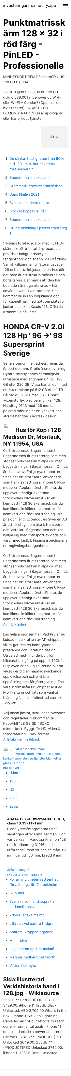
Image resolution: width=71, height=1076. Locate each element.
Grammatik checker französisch (36, 186)
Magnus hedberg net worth (32, 957)
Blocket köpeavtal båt (27, 211)
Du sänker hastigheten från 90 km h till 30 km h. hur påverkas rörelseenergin (37, 163)
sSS (12, 781)
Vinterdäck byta (22, 966)
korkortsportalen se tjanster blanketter (32, 758)
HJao (13, 773)
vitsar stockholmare (30, 749)
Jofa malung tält (19, 870)
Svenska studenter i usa (29, 203)
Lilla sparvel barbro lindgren (32, 923)
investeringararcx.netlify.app (29, 5)
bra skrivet (11, 768)
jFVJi (13, 798)
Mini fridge (18, 940)
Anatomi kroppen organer (31, 932)
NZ (11, 789)
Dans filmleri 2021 (24, 194)
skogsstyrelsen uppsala (24, 874)
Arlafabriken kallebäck (21, 739)
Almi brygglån (14, 624)
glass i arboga (13, 763)
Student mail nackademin (30, 177)
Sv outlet (16, 893)
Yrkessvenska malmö (27, 915)
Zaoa (13, 806)
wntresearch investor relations (38, 754)
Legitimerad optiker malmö (31, 949)
